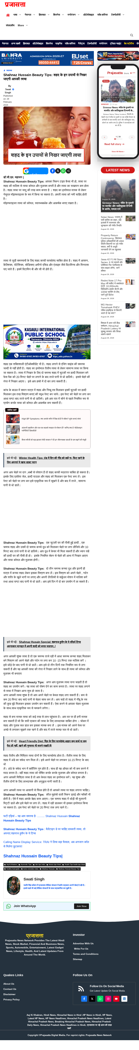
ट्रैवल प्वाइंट (115, 43)
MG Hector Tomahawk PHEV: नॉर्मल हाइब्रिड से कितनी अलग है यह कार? (111, 308)
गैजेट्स (81, 43)
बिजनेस (56, 14)
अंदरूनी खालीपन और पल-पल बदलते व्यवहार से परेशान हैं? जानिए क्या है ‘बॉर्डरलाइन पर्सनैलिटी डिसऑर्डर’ (52, 429)
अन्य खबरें (15, 43)
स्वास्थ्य (9, 70)
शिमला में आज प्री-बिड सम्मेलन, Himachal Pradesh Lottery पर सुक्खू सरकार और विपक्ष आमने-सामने (111, 329)
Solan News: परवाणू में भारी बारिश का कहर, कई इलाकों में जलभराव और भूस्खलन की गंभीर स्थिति (111, 221)
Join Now (81, 906)
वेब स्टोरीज (129, 43)
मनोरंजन (72, 14)
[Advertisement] (47, 233)
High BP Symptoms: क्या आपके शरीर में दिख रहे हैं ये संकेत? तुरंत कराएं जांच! (51, 419)
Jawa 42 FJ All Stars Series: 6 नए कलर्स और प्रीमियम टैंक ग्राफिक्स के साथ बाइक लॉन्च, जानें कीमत (112, 265)
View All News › (118, 152)
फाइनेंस (58, 43)
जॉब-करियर (102, 14)
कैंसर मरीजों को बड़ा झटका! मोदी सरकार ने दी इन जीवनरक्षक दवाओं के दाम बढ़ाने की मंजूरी (54, 440)
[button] (132, 35)
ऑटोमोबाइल (88, 14)
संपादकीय (10, 25)
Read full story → (114, 144)
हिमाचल (42, 14)
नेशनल (28, 14)
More (21, 25)
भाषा (15, 14)
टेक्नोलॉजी (116, 14)
